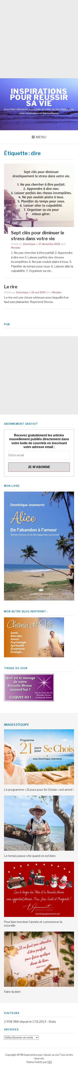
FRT (50, 1062)
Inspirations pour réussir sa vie (39, 97)
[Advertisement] (39, 39)
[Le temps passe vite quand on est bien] (39, 850)
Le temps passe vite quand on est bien (30, 856)
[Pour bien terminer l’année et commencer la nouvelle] (39, 916)
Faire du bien (12, 991)
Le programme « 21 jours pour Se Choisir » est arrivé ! (38, 789)
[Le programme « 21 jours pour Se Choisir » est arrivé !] (39, 783)
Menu (41, 137)
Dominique (29, 244)
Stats (52, 1021)
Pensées (15, 247)
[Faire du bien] (39, 986)
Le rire (10, 286)
